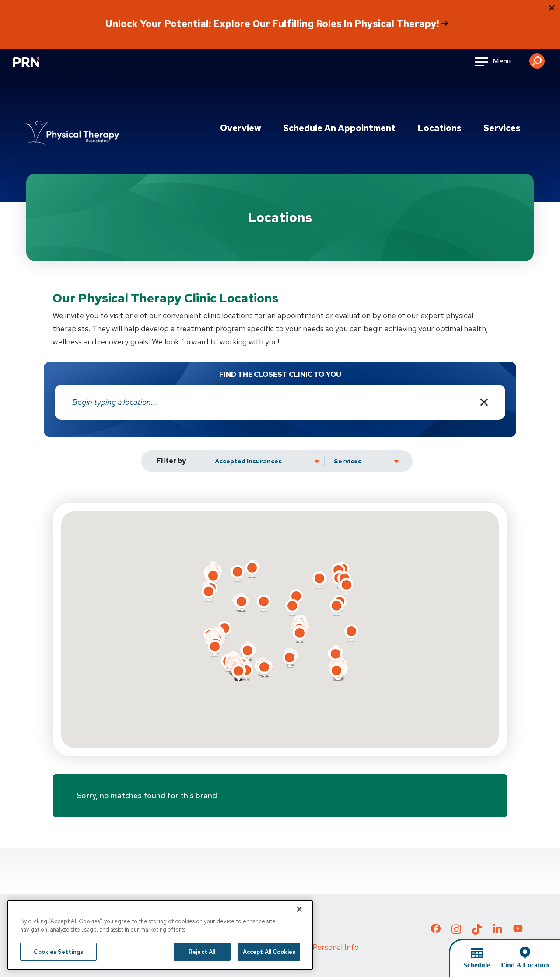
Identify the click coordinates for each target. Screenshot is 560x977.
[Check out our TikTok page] (477, 931)
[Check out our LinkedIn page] (497, 931)
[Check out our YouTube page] (518, 929)
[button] (537, 57)
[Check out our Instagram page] (456, 931)
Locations (439, 128)
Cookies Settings (58, 952)
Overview (240, 128)
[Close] (299, 909)
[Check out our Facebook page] (436, 930)
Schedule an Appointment (339, 128)
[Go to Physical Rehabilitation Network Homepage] (37, 67)
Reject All (202, 952)
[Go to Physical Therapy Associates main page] (72, 133)
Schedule (476, 965)
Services (502, 128)
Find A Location (525, 965)
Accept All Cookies (269, 952)
